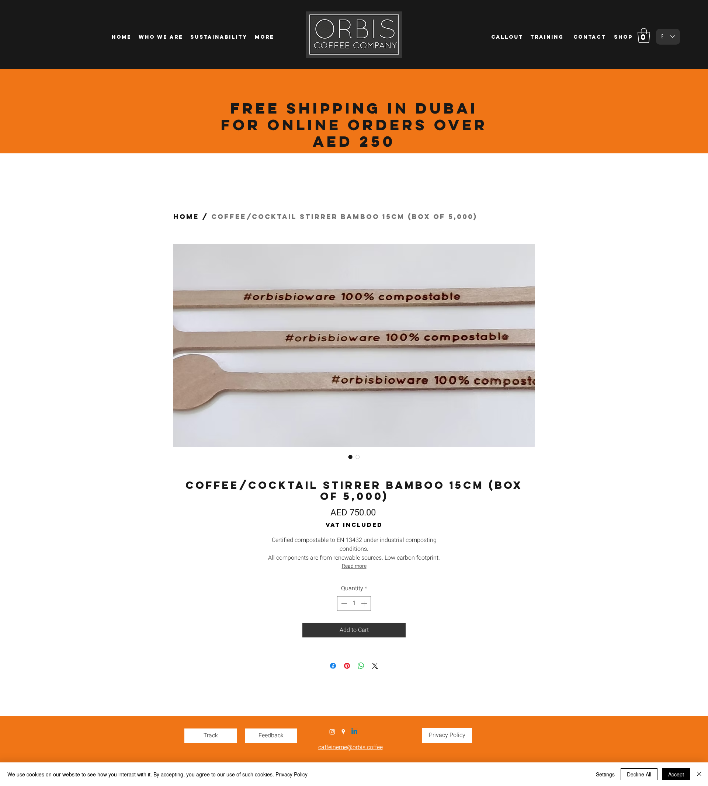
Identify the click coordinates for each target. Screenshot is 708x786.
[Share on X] (375, 665)
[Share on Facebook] (333, 665)
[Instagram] (332, 731)
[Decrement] (343, 604)
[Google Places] (343, 731)
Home (186, 216)
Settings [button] (605, 774)
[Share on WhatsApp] (361, 665)
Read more (354, 566)
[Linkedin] (354, 731)
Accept (676, 774)
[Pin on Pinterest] (347, 665)
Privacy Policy (291, 774)
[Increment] (365, 604)
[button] (644, 35)
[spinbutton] (354, 604)
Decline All (639, 774)
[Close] (699, 774)
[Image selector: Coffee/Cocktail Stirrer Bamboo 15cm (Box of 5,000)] (350, 456)
